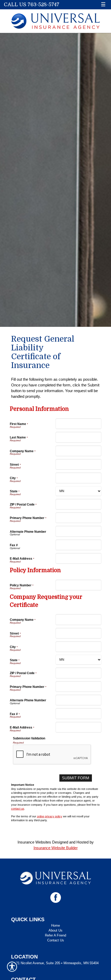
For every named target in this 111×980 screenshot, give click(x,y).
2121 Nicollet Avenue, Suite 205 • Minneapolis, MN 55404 (55, 963)
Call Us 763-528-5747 (31, 5)
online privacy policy (49, 816)
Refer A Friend (55, 935)
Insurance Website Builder (56, 848)
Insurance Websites (34, 842)
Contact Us (55, 940)
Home (55, 925)
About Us (55, 930)
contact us (17, 808)
